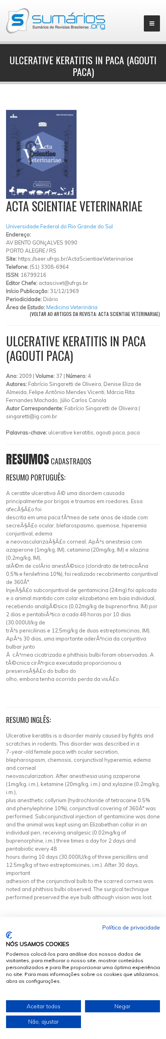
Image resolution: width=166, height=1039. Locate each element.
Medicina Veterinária (72, 307)
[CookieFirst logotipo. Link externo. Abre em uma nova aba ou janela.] (9, 935)
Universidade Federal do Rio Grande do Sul (59, 226)
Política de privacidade (131, 927)
